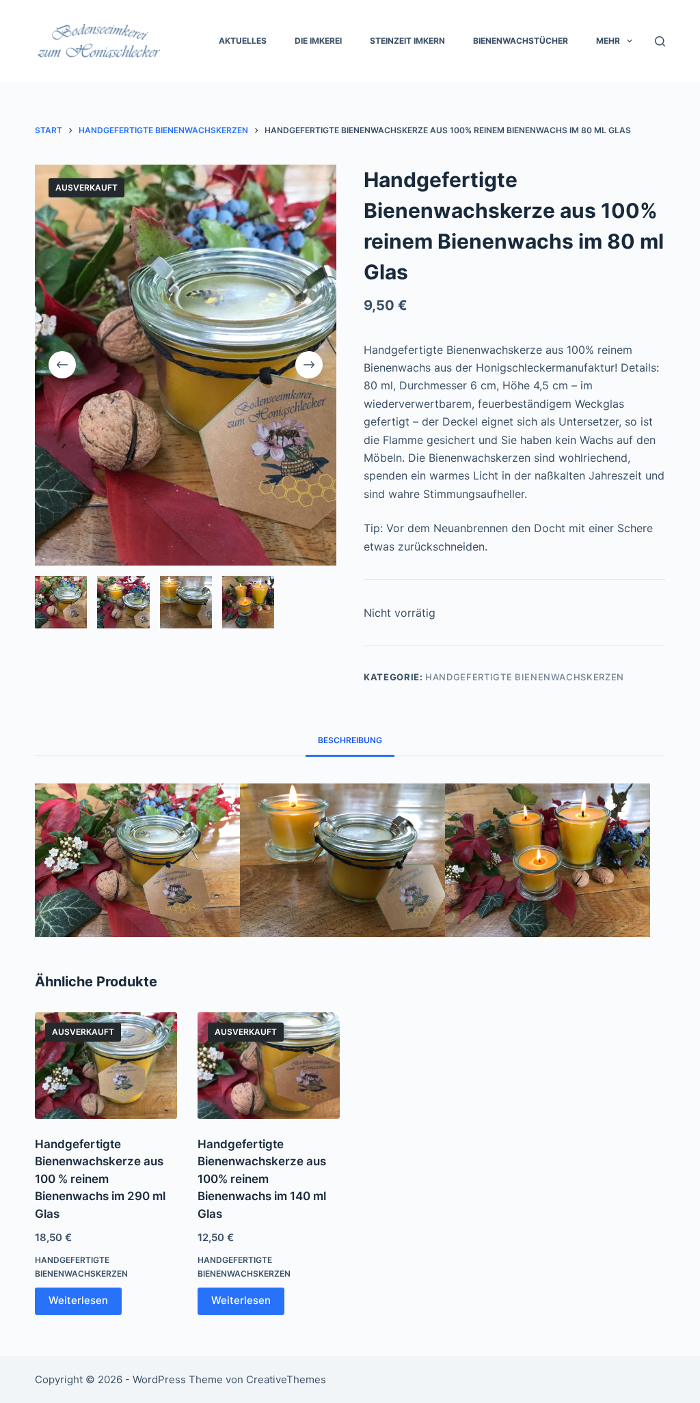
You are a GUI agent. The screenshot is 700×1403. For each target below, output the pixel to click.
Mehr (608, 41)
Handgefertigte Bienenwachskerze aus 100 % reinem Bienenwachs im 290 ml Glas (100, 1179)
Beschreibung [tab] (350, 740)
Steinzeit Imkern (407, 41)
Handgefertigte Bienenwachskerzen (524, 676)
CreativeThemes (286, 1379)
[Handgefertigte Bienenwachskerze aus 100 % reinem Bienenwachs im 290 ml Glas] (106, 1065)
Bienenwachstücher (520, 41)
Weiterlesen (78, 1300)
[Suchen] (660, 41)
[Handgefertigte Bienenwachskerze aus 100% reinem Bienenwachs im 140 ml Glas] (269, 1065)
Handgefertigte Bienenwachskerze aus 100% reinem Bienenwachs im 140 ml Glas (262, 1179)
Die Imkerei (318, 41)
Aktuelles (243, 41)
